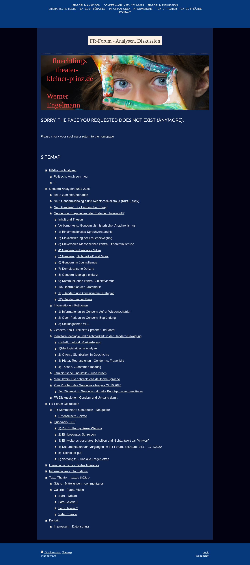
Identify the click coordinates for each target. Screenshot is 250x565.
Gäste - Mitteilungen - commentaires (79, 483)
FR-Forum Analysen (62, 170)
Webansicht (202, 555)
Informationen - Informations (68, 471)
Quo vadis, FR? (64, 422)
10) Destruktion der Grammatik (79, 287)
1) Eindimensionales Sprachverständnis (85, 231)
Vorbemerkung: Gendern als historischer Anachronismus (97, 225)
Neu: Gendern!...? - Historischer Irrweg (80, 207)
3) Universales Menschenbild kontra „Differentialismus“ (96, 244)
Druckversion (52, 552)
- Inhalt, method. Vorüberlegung (79, 342)
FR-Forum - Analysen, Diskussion (125, 41)
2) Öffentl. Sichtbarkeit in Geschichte (83, 354)
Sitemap (67, 552)
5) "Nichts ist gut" (70, 453)
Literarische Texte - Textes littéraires (74, 465)
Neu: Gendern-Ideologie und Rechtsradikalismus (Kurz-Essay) (96, 201)
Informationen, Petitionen (71, 305)
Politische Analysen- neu (70, 176)
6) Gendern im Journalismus (77, 262)
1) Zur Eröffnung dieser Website (80, 428)
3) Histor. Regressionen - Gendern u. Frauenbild (91, 360)
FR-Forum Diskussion (64, 404)
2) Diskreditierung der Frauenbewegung (85, 238)
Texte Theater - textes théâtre (69, 477)
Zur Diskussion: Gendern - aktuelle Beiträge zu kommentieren (100, 391)
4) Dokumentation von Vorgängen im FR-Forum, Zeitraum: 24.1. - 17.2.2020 (110, 447)
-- (55, 182)
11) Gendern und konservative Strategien (86, 293)
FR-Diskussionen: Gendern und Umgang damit (85, 397)
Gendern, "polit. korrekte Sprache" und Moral (84, 330)
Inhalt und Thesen (70, 219)
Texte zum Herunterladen (71, 195)
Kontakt (54, 520)
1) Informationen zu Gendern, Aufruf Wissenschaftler (94, 311)
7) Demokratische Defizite (76, 268)
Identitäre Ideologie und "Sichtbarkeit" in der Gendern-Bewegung (97, 336)
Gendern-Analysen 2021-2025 (69, 189)
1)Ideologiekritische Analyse (77, 348)
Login (206, 552)
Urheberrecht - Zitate (72, 416)
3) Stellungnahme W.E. (74, 324)
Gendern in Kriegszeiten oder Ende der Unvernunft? (89, 213)
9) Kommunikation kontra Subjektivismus (86, 281)
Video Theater (67, 514)
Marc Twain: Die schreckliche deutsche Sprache (87, 379)
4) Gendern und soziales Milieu (79, 250)
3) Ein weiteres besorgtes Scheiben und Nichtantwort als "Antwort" (103, 440)
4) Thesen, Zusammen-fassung (79, 367)
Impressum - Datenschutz (71, 526)
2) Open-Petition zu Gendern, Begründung (87, 317)
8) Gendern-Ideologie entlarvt (78, 274)
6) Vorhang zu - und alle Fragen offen (83, 459)
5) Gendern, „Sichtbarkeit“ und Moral (83, 256)
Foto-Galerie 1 (68, 502)
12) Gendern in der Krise (75, 299)
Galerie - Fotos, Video (69, 489)
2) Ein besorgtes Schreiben (77, 434)
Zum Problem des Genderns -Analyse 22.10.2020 (87, 385)
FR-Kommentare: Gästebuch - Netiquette (82, 410)
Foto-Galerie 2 (68, 508)
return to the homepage (98, 136)
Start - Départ (67, 496)
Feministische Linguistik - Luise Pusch (80, 373)
